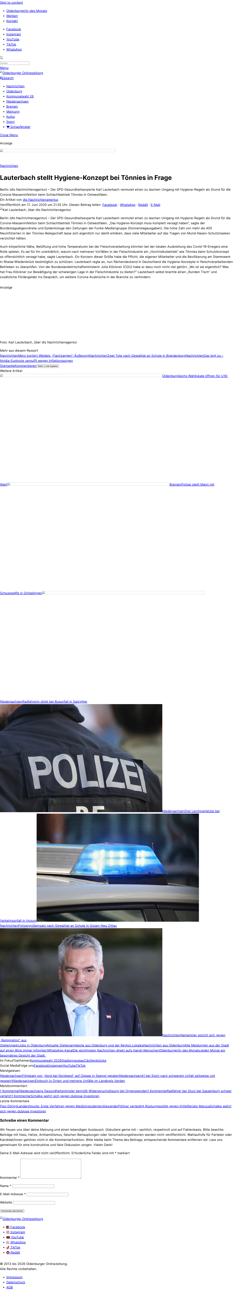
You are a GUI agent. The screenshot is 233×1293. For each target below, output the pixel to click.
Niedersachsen (17, 101)
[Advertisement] (116, 314)
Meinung (12, 111)
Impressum (14, 1277)
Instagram (13, 34)
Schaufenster (20, 127)
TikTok (11, 44)
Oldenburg (14, 91)
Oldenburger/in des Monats (26, 11)
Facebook (13, 29)
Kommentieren (25, 366)
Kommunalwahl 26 (20, 96)
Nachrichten (15, 86)
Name (5, 1186)
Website (6, 1202)
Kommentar (9, 1178)
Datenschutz (15, 1282)
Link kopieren (51, 366)
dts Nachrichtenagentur (40, 200)
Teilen (40, 366)
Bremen (12, 106)
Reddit (143, 205)
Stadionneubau (72, 1060)
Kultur (10, 117)
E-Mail (155, 205)
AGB (9, 1287)
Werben (12, 16)
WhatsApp (14, 49)
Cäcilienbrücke (95, 1060)
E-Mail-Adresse (13, 1194)
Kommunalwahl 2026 (45, 1060)
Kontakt (12, 21)
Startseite (7, 366)
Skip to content (11, 2)
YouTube (12, 39)
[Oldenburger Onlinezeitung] (21, 1219)
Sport (10, 122)
